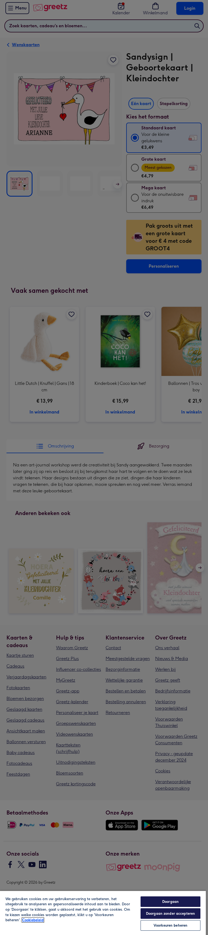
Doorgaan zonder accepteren (170, 914)
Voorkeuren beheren (170, 925)
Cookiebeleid (33, 920)
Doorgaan (170, 902)
